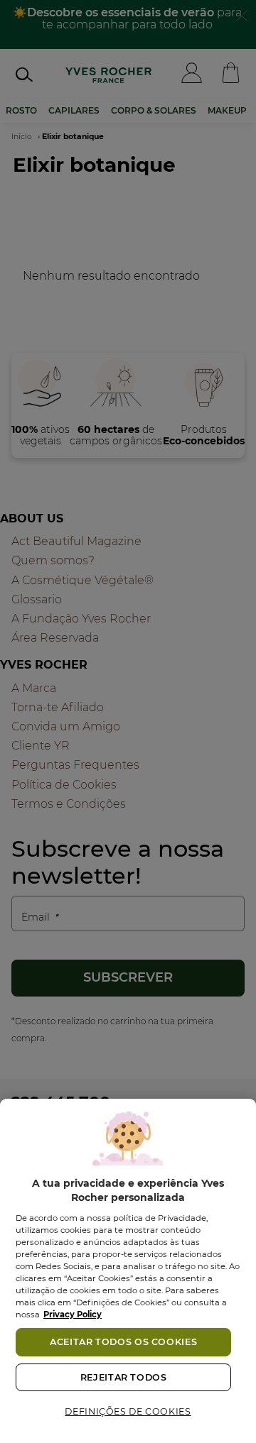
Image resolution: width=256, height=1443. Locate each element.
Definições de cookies (128, 1411)
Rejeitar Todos (123, 1377)
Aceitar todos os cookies (123, 1342)
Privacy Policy (72, 1314)
